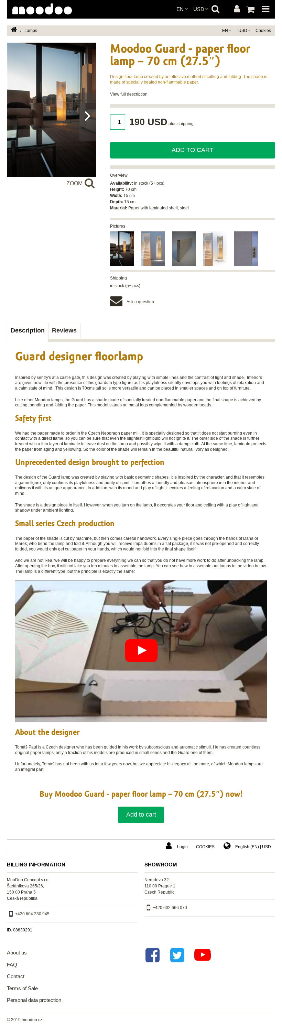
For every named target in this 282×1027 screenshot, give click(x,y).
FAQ (12, 965)
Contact (15, 976)
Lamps (30, 30)
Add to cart (193, 149)
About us (17, 952)
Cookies (263, 30)
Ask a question (140, 301)
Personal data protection (34, 1000)
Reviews (64, 330)
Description (28, 330)
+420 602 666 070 (170, 907)
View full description (129, 94)
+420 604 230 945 (32, 913)
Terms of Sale (22, 988)
